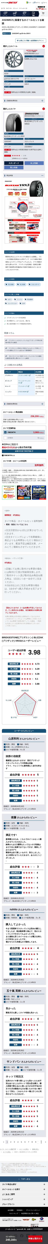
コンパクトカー (12, 303)
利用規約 (20, 1210)
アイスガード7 (22, 386)
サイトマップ (13, 1213)
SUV (23, 303)
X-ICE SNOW (22, 391)
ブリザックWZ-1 (23, 375)
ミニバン (19, 299)
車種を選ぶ (35, 1149)
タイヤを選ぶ (7, 1152)
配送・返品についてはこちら (17, 524)
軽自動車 (30, 299)
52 (41, 1142)
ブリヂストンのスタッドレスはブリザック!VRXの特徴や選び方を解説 (23, 341)
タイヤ (3, 8)
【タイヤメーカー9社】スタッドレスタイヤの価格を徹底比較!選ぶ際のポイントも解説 (23, 357)
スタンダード (35, 284)
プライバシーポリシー (33, 1210)
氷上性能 (22, 284)
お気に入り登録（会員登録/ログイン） (31, 40)
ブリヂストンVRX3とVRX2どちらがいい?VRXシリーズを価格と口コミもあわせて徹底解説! (23, 349)
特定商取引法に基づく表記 (30, 1213)
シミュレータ (23, 8)
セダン (10, 299)
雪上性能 (11, 284)
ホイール (9, 8)
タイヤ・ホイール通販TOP (8, 1149)
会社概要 (11, 1210)
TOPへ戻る (25, 1179)
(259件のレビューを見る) (19, 158)
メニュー (15, 8)
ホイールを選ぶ (24, 1149)
